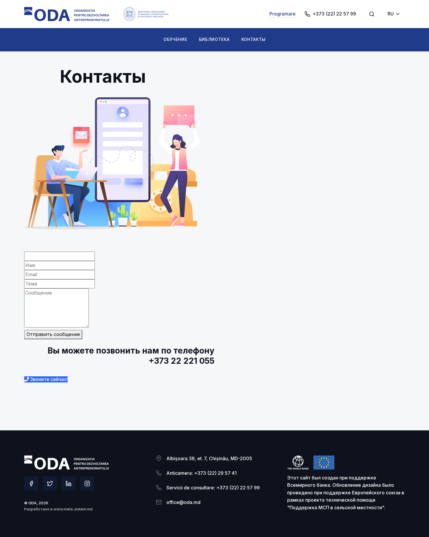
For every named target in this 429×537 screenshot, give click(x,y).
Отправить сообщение (53, 334)
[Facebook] (31, 484)
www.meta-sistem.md (73, 509)
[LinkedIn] (69, 484)
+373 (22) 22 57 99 (334, 14)
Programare (282, 14)
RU (391, 14)
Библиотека (214, 39)
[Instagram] (87, 484)
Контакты (253, 39)
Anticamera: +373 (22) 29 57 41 (201, 473)
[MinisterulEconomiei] (66, 14)
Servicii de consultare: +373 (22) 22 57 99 (213, 488)
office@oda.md (183, 502)
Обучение (175, 39)
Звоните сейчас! (48, 379)
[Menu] (372, 14)
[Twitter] (50, 484)
